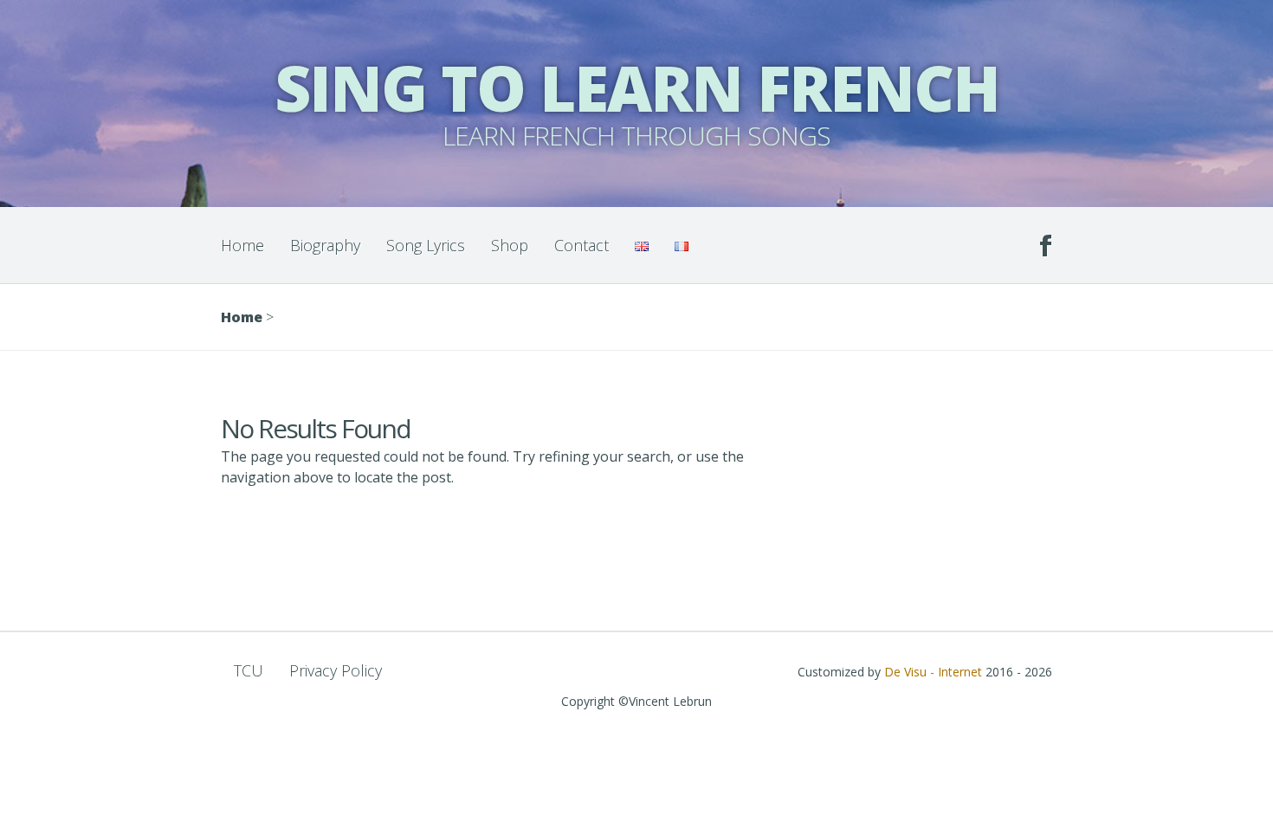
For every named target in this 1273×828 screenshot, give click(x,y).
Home (242, 245)
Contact (581, 245)
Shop (509, 245)
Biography (325, 245)
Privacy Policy (335, 670)
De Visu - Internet (933, 671)
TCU (248, 670)
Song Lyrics (425, 245)
